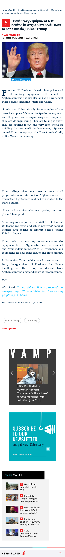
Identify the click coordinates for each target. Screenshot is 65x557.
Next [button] (54, 371)
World (12, 10)
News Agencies (11, 34)
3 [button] (32, 407)
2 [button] (27, 407)
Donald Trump (12, 320)
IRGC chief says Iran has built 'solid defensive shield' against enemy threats (30, 513)
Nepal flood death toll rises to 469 (28, 487)
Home (4, 10)
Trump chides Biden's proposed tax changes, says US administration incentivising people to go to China (32, 291)
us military (32, 320)
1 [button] (23, 407)
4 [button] (37, 407)
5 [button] (42, 407)
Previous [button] (11, 371)
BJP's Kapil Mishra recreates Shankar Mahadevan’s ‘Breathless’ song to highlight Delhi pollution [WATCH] (32, 393)
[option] (32, 383)
